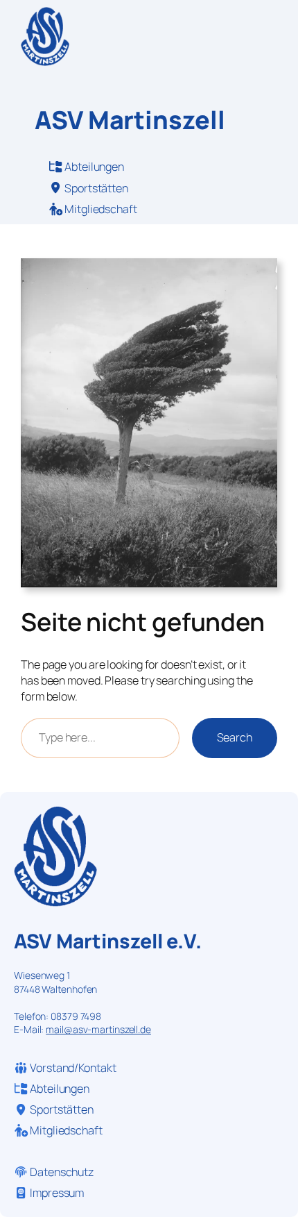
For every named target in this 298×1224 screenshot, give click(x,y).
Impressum (57, 1192)
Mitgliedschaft (99, 209)
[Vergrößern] (259, 276)
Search (234, 737)
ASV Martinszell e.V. (108, 941)
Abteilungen (94, 166)
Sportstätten (96, 188)
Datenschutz (62, 1172)
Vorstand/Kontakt (72, 1067)
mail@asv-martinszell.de (98, 1029)
